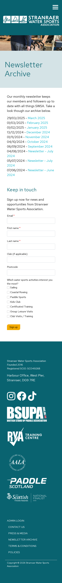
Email (10, 215)
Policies (14, 552)
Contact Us (16, 527)
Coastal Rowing (18, 292)
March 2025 (36, 118)
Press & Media (18, 533)
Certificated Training (21, 306)
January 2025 (37, 127)
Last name (13, 241)
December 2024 (38, 132)
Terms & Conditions (22, 546)
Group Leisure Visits (21, 311)
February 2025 (37, 123)
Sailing (13, 287)
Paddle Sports (18, 297)
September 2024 (40, 146)
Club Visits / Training (21, 316)
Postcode (12, 267)
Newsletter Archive (22, 539)
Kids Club (15, 302)
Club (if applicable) (17, 254)
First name (13, 228)
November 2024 (37, 137)
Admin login (15, 520)
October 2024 (37, 142)
